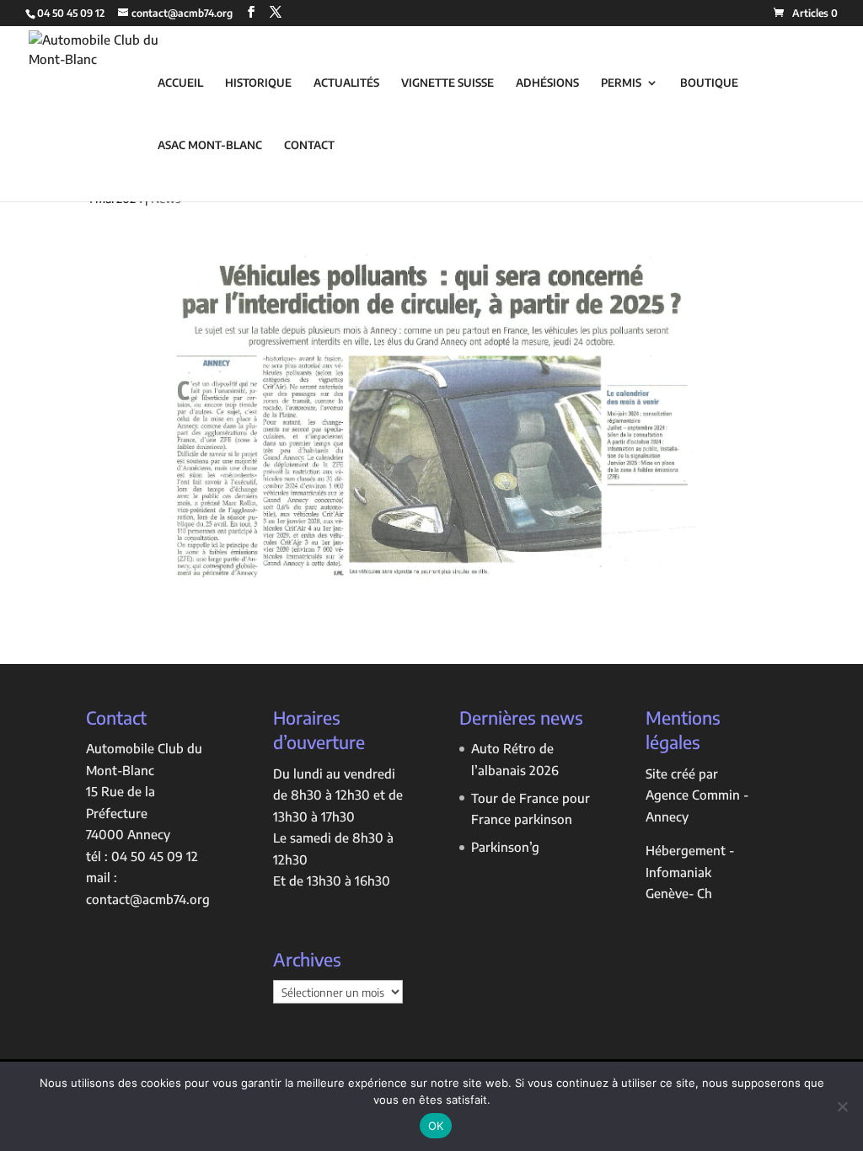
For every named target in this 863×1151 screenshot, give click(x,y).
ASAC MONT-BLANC (210, 145)
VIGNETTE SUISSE (447, 83)
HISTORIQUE (258, 83)
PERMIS (621, 83)
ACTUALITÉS (346, 83)
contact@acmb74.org (148, 899)
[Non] (842, 1106)
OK (436, 1125)
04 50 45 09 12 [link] (154, 856)
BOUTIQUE (709, 83)
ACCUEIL (180, 83)
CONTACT (309, 145)
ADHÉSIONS (547, 83)
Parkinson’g (505, 846)
